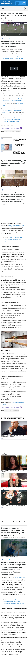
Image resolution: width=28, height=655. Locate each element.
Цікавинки (16, 410)
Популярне (8, 410)
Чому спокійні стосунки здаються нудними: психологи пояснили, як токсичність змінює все (13, 601)
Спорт (6, 131)
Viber (21, 128)
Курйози (18, 131)
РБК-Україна (6, 596)
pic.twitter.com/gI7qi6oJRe (14, 100)
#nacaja (5, 100)
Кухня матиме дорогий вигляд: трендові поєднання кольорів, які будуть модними (13, 239)
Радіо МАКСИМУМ (11, 125)
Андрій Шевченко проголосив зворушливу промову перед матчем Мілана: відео (12, 119)
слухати (22, 3)
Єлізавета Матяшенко (20, 168)
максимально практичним (16, 225)
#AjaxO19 (19, 99)
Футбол (12, 131)
